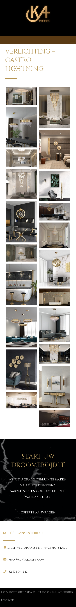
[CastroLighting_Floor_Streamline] (54, 186)
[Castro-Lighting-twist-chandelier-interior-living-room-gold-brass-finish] (21, 184)
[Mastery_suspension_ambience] (54, 325)
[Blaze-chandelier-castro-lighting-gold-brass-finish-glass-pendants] (54, 107)
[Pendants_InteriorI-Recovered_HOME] (54, 354)
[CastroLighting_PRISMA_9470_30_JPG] (21, 284)
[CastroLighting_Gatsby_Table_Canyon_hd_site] (54, 212)
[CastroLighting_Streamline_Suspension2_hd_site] (54, 297)
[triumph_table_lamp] (21, 369)
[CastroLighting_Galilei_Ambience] (21, 221)
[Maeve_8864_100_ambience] (21, 327)
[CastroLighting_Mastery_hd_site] (21, 253)
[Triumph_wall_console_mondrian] (54, 387)
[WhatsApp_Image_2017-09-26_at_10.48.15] (54, 418)
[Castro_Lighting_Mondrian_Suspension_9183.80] (21, 127)
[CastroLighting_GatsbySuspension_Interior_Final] (54, 235)
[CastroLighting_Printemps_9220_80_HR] (54, 268)
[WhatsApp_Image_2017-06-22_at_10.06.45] (21, 400)
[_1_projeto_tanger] (21, 96)
